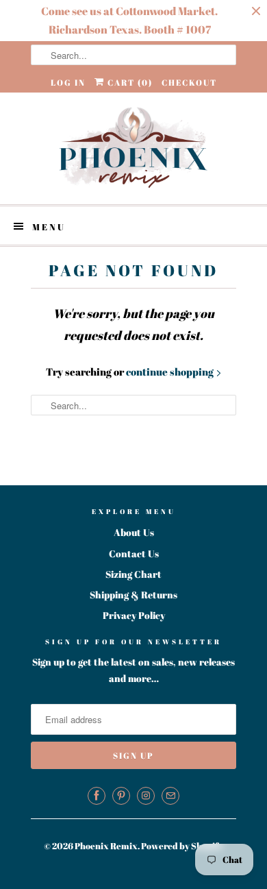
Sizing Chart (133, 574)
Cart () (129, 82)
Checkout (189, 82)
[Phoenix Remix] (133, 148)
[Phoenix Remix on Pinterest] (121, 796)
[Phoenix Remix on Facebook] (96, 796)
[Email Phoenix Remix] (170, 796)
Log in (68, 82)
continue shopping (171, 371)
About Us (134, 532)
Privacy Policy (134, 615)
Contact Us (134, 553)
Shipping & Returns (133, 594)
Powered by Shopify (182, 846)
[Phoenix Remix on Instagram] (146, 796)
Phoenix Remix (106, 846)
